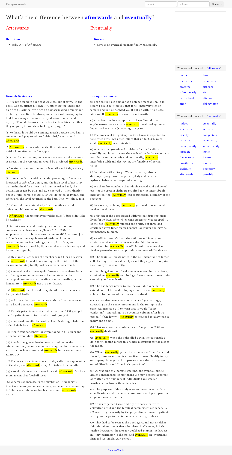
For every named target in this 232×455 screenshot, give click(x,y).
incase (207, 157)
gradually (186, 129)
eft (204, 92)
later (206, 75)
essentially (209, 123)
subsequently (188, 92)
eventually (138, 17)
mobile (207, 163)
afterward (209, 98)
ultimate (185, 152)
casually (185, 140)
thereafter (186, 81)
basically (185, 169)
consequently (188, 146)
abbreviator (210, 104)
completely (210, 135)
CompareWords (16, 4)
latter (206, 152)
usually (184, 135)
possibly (208, 174)
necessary (209, 169)
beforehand (187, 98)
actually (208, 129)
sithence (208, 87)
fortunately (187, 157)
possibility (186, 163)
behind (184, 75)
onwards (185, 87)
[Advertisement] (46, 70)
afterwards (99, 17)
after (183, 104)
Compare (217, 4)
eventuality (210, 140)
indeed (184, 123)
